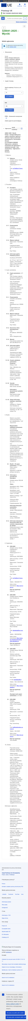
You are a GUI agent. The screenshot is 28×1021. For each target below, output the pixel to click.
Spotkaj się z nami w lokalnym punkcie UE (12, 970)
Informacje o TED (6, 915)
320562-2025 (13, 46)
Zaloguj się (19, 6)
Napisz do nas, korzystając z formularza (11, 967)
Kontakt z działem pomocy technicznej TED (12, 886)
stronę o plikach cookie (12, 1004)
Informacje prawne (6, 901)
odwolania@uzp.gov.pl (16, 631)
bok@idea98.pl (17, 679)
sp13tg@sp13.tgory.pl (16, 169)
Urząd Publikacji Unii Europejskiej (11, 873)
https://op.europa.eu (16, 735)
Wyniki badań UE (6, 931)
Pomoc (3, 883)
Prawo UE (4, 925)
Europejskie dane (6, 928)
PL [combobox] (6, 92)
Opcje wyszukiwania (21, 22)
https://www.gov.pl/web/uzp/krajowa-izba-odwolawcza (16, 639)
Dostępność (5, 907)
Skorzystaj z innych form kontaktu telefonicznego (14, 964)
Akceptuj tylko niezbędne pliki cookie (16, 1017)
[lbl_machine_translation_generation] (6, 118)
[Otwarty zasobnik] (4, 28)
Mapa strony (5, 918)
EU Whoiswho (5, 934)
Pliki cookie (4, 904)
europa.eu (9, 952)
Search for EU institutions (8, 977)
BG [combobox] (6, 106)
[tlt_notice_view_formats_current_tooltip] (21, 128)
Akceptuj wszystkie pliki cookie (15, 1013)
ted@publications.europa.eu (16, 728)
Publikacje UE (5, 937)
